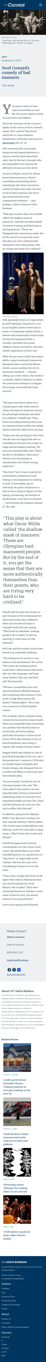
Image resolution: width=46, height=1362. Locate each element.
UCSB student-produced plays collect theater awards (16, 1235)
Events (4, 1308)
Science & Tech (8, 1296)
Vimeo (4, 1344)
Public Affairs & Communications (15, 1327)
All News (5, 1288)
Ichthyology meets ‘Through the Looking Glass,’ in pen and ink (15, 1188)
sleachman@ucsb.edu (17, 960)
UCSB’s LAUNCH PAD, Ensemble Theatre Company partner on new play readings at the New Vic (16, 1087)
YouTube (5, 1348)
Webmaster (19, 1278)
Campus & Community (10, 1304)
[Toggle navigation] (40, 4)
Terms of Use (14, 1275)
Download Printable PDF (16, 974)
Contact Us (6, 1319)
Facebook (5, 1337)
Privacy (4, 1275)
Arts (4, 57)
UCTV (4, 1352)
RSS (3, 1355)
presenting (8, 142)
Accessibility (6, 1278)
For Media (5, 1323)
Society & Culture (9, 1300)
